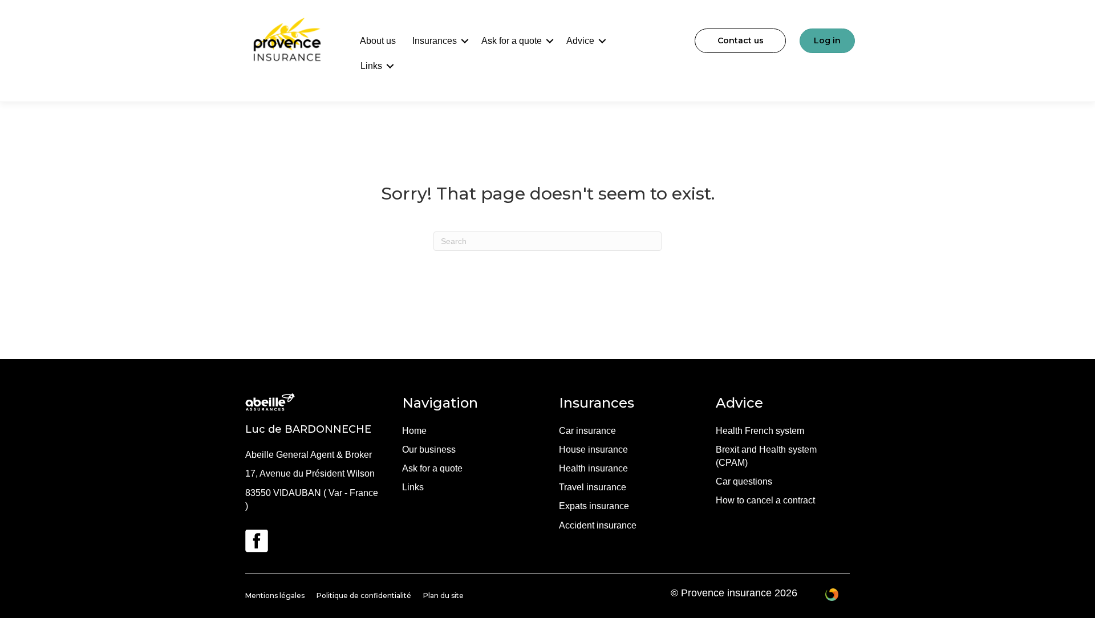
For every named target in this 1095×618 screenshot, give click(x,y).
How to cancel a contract (765, 500)
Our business (429, 449)
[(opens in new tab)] (256, 540)
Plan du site (443, 595)
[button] (465, 41)
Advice (580, 41)
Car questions (744, 481)
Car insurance (587, 431)
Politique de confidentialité (364, 595)
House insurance (593, 449)
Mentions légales (275, 595)
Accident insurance (597, 525)
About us (378, 41)
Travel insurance (592, 487)
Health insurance (593, 468)
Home (414, 431)
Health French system (760, 431)
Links (371, 66)
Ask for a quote (511, 41)
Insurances (434, 41)
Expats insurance (594, 506)
